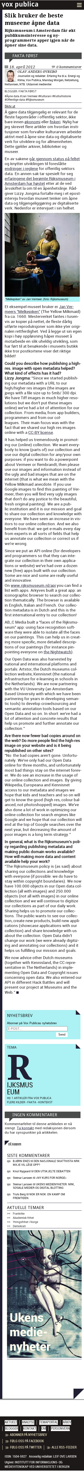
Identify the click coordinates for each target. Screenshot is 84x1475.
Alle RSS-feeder (64, 1447)
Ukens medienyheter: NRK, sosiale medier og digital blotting (43, 1186)
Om (43, 1428)
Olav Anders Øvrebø (37, 72)
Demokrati (19, 1226)
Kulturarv (46, 96)
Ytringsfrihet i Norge (25, 1222)
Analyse (28, 1422)
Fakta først (25, 55)
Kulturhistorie (62, 96)
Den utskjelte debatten (52, 1171)
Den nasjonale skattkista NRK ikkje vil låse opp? (46, 1162)
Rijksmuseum (35, 99)
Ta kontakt (25, 1128)
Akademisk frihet (23, 1217)
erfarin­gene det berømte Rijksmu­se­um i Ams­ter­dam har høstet (40, 181)
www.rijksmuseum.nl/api (33, 585)
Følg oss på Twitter (26, 1447)
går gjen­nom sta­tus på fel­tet (54, 158)
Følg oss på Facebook (27, 1441)
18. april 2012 (22, 67)
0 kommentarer (69, 67)
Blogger (11, 91)
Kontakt (29, 1428)
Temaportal (48, 1422)
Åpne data (12, 96)
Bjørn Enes (21, 1161)
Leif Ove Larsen (65, 1456)
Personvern (60, 1428)
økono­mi (32, 121)
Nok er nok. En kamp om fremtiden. (39, 1196)
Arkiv (67, 1422)
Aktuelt (11, 1422)
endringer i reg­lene (21, 168)
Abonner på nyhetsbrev (28, 1435)
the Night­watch (57, 651)
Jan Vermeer (30, 96)
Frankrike (18, 1213)
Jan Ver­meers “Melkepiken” (39, 309)
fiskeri (55, 121)
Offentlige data (15, 99)
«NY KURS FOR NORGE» (51, 1177)
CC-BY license (40, 432)
